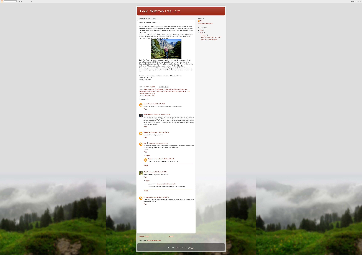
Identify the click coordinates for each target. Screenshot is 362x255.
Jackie (146, 103)
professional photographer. (147, 91)
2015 (201, 33)
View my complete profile (205, 23)
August (204, 35)
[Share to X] (164, 87)
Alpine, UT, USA (149, 95)
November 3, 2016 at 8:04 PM (160, 132)
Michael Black (148, 114)
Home (171, 237)
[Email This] (160, 87)
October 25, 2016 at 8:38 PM (161, 114)
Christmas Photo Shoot (171, 89)
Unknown (151, 159)
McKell (146, 172)
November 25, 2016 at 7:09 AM (166, 184)
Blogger (191, 248)
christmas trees (183, 89)
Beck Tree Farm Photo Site (209, 39)
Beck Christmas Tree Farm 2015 (211, 37)
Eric (145, 143)
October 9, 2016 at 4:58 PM (156, 103)
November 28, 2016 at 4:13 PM (159, 197)
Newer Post (143, 237)
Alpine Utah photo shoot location (153, 89)
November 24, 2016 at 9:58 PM (158, 172)
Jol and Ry (147, 132)
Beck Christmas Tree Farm (160, 11)
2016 (201, 30)
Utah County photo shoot (163, 91)
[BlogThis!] (162, 87)
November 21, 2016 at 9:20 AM (164, 159)
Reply (145, 109)
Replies (148, 155)
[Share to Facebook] (166, 87)
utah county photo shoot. (179, 91)
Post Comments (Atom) (154, 240)
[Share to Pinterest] (167, 87)
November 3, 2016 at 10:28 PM (158, 143)
